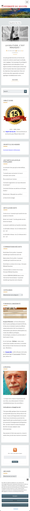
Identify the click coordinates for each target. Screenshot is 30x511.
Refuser (15, 500)
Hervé (19, 50)
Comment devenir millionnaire (11, 150)
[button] (27, 479)
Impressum (16, 508)
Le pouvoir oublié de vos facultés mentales (14, 225)
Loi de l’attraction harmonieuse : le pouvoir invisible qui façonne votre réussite (13, 278)
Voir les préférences (15, 505)
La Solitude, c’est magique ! (15, 46)
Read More (15, 79)
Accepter (15, 496)
